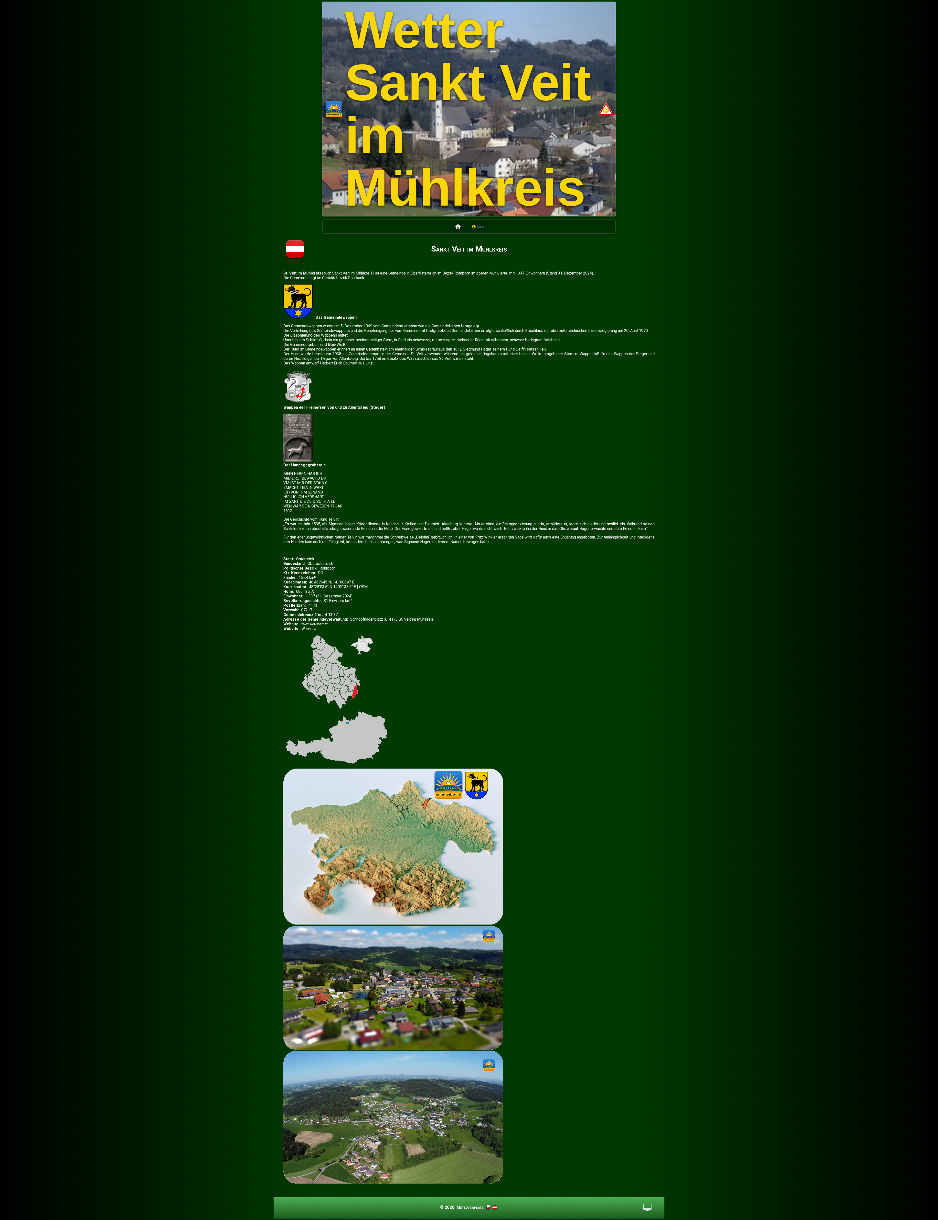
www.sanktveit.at (314, 624)
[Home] (458, 226)
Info (480, 226)
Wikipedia (308, 628)
